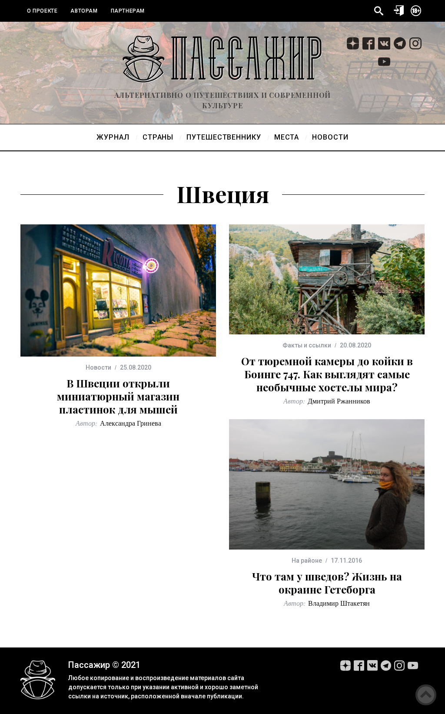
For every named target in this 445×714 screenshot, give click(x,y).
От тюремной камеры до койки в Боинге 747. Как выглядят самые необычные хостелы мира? (327, 374)
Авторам (83, 11)
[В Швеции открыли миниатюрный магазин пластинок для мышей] (118, 290)
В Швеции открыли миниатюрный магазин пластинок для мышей (118, 396)
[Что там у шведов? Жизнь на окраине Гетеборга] (327, 484)
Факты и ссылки (306, 345)
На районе (307, 560)
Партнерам (128, 11)
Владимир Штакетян (339, 602)
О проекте (42, 11)
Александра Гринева (130, 422)
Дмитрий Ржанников (339, 400)
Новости (98, 367)
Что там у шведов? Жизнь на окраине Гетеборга (327, 582)
